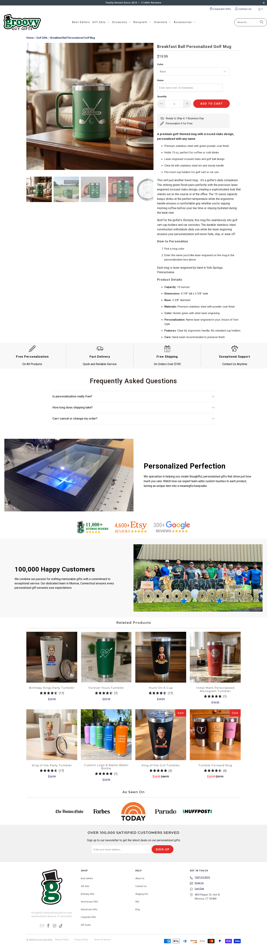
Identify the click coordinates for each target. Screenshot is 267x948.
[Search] (261, 22)
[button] (101, 22)
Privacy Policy (81, 939)
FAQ (137, 901)
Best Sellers (87, 878)
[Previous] (29, 107)
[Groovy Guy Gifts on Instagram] (55, 926)
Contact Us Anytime (234, 364)
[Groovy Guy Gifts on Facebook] (48, 926)
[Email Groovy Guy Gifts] (42, 926)
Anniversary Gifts (89, 901)
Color (160, 64)
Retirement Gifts (89, 909)
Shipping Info (141, 894)
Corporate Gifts (88, 917)
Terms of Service (102, 939)
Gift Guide (86, 925)
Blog (137, 909)
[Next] (151, 107)
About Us (139, 878)
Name (160, 80)
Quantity (162, 96)
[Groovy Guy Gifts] (22, 22)
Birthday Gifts (87, 894)
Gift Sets (85, 886)
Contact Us (141, 886)
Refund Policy (62, 939)
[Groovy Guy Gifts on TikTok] (61, 926)
